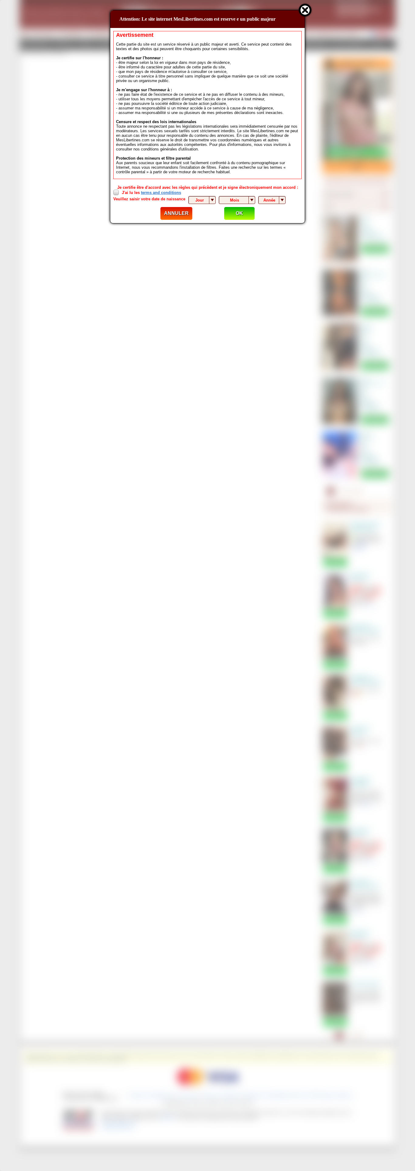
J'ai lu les (151, 192)
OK (239, 213)
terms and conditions (161, 192)
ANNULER (176, 213)
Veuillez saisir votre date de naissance (149, 199)
